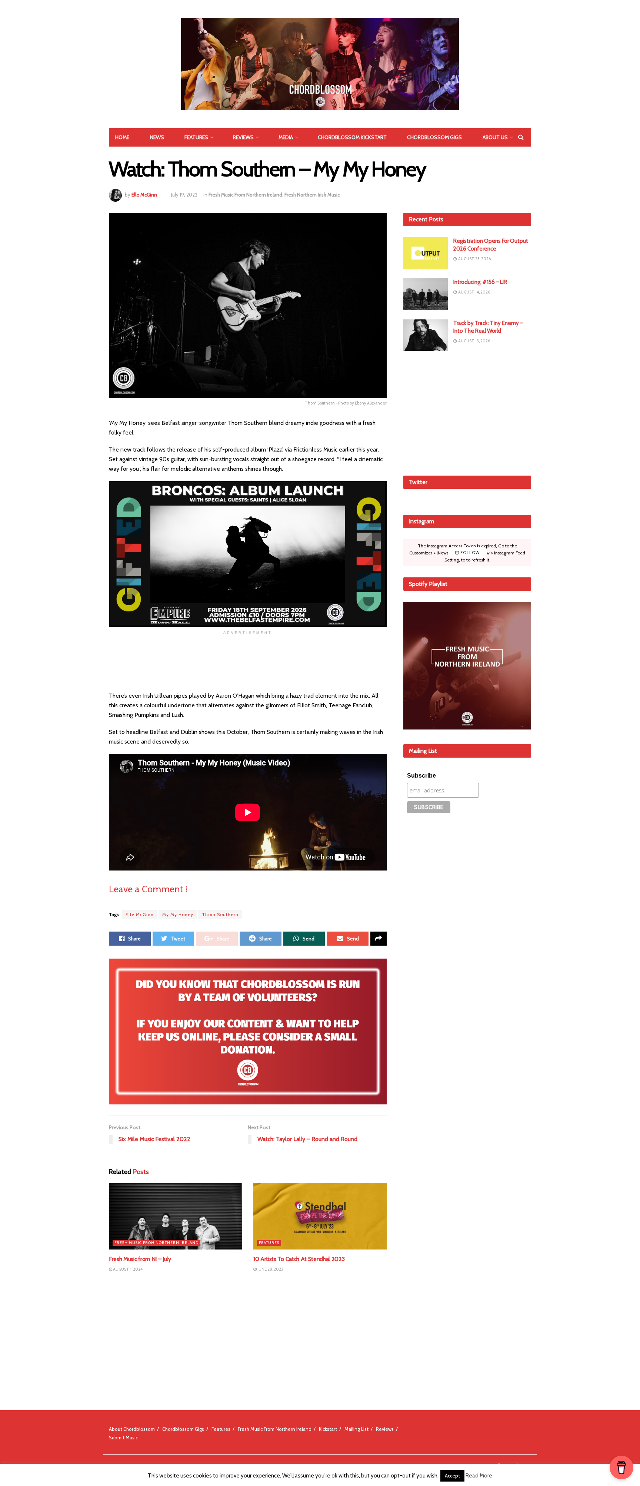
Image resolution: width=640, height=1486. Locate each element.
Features (196, 137)
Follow (469, 552)
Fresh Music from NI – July (140, 1258)
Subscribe (421, 775)
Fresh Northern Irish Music (312, 195)
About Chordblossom (132, 1429)
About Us (495, 137)
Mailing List (356, 1429)
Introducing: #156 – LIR (480, 282)
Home (122, 137)
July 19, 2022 (184, 195)
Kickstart (328, 1429)
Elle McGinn (144, 195)
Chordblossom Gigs (434, 137)
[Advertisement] (467, 412)
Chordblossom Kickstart (352, 137)
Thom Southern (220, 914)
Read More (479, 1475)
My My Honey (177, 914)
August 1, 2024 (127, 1269)
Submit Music (123, 1437)
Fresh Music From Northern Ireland (245, 195)
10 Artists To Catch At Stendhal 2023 (298, 1258)
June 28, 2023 (270, 1269)
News (157, 137)
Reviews (243, 137)
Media (286, 137)
